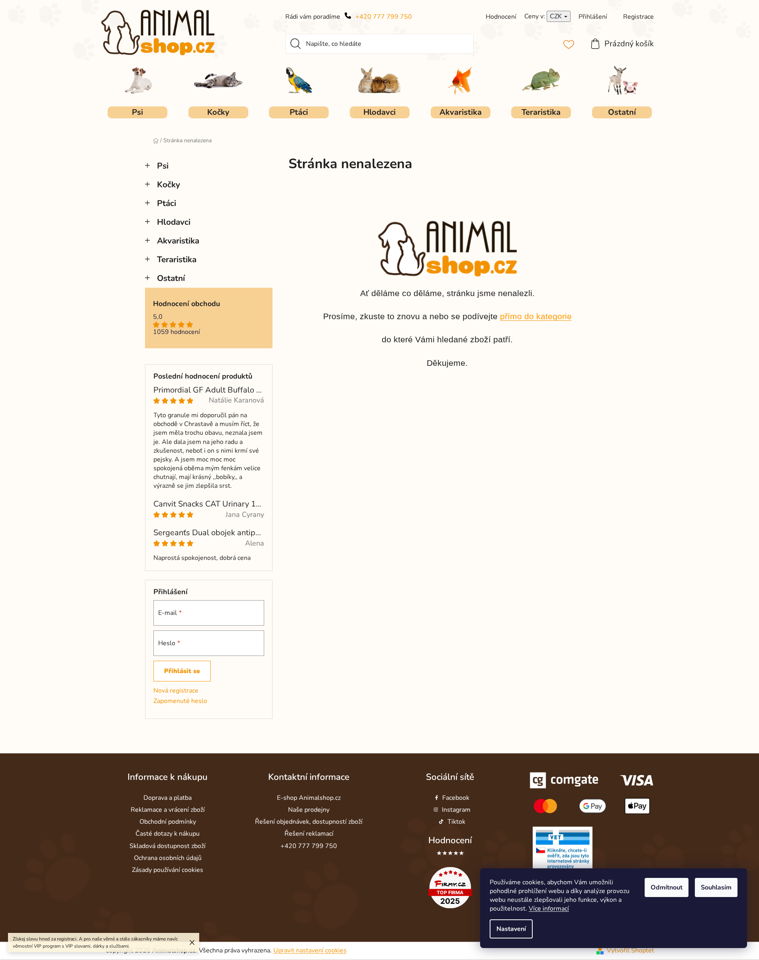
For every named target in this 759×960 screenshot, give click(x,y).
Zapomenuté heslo (180, 701)
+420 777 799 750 (383, 16)
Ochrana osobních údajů (168, 858)
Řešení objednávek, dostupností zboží (309, 822)
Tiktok (456, 822)
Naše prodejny (308, 810)
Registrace (638, 16)
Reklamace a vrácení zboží (168, 810)
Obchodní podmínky (167, 822)
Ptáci (166, 203)
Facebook (455, 797)
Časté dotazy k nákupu (167, 834)
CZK (556, 16)
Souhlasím (716, 887)
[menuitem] (137, 112)
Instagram (456, 810)
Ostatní (171, 278)
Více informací (549, 908)
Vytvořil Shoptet (630, 950)
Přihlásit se (182, 671)
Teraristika (176, 259)
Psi (163, 165)
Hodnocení (450, 840)
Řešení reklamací (308, 834)
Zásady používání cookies (167, 870)
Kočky (168, 184)
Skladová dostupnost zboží (167, 846)
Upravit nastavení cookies (310, 950)
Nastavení (511, 929)
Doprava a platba (167, 797)
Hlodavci (173, 222)
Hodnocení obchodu (186, 304)
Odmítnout (667, 887)
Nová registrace (175, 690)
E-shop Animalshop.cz (309, 797)
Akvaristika (178, 240)
